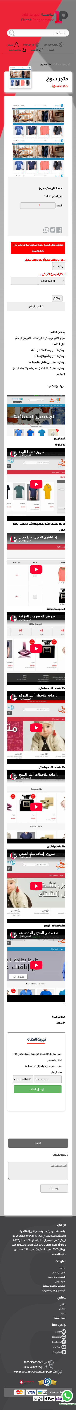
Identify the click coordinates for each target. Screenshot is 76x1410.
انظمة (56, 64)
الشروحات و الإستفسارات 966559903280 (35, 1371)
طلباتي (62, 1304)
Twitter (58, 1331)
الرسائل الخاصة (59, 1318)
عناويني (62, 1309)
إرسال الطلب (37, 1089)
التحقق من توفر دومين (56, 1277)
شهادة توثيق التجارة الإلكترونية (53, 1290)
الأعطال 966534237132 (36, 1367)
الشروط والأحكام (58, 1272)
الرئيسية (66, 64)
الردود (63, 1313)
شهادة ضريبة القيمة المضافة (54, 1286)
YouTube (57, 1347)
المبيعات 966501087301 (36, 1362)
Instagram (56, 1337)
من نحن (62, 1268)
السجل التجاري (60, 1281)
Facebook (56, 1342)
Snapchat (57, 1352)
